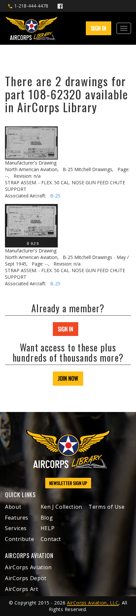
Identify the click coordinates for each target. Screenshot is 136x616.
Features (16, 517)
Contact (51, 539)
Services (16, 528)
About (13, 506)
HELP (48, 528)
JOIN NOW (68, 378)
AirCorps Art (21, 589)
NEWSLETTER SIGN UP (68, 482)
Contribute (19, 539)
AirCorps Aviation (28, 567)
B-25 (55, 195)
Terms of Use (106, 506)
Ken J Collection (61, 506)
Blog (47, 517)
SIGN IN (65, 329)
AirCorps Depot (26, 578)
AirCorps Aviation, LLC (93, 603)
